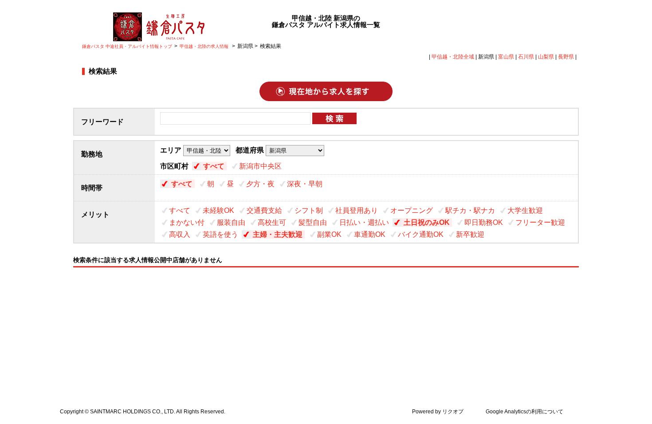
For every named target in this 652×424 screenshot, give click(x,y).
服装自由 (231, 222)
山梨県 (546, 57)
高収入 (179, 234)
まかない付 (186, 222)
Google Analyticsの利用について (524, 411)
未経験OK (218, 210)
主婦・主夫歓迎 (277, 234)
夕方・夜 (260, 184)
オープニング (411, 210)
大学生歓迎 (525, 210)
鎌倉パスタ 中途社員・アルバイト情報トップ (127, 46)
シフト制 (309, 210)
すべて (213, 166)
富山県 (506, 57)
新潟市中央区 (260, 166)
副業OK (329, 234)
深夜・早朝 (304, 184)
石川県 (526, 57)
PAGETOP (640, 365)
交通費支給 (264, 210)
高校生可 (272, 222)
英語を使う (220, 234)
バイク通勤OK (421, 234)
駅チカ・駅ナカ (470, 210)
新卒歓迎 (470, 234)
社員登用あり (356, 210)
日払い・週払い (364, 222)
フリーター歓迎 (540, 222)
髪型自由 (313, 222)
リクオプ (452, 411)
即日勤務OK (483, 222)
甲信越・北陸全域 (453, 57)
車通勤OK (369, 234)
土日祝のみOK (427, 222)
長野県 (566, 57)
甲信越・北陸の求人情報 (205, 46)
